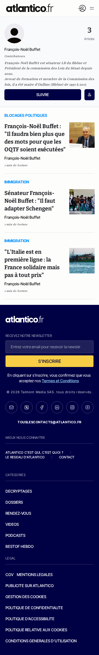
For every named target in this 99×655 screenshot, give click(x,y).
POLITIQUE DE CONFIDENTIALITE (34, 607)
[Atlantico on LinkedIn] (57, 407)
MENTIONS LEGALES (35, 574)
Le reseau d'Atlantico (25, 457)
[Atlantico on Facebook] (42, 407)
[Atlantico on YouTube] (88, 407)
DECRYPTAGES (19, 491)
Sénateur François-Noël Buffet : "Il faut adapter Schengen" (29, 201)
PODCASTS (15, 535)
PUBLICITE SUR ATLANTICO (30, 585)
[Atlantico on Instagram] (72, 407)
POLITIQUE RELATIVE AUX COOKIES (36, 629)
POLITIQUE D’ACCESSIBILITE (30, 618)
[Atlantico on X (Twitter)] (26, 407)
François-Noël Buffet (22, 158)
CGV (9, 574)
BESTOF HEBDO (20, 546)
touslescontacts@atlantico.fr (49, 422)
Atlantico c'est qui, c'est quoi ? (34, 452)
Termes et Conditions (60, 380)
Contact (67, 457)
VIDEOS (12, 524)
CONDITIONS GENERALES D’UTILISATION (41, 640)
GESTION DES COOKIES (26, 596)
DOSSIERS (14, 502)
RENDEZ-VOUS (18, 513)
